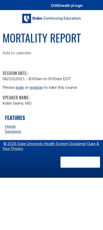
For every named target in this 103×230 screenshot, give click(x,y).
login (20, 87)
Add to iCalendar (30, 60)
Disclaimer (77, 144)
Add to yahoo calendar (19, 61)
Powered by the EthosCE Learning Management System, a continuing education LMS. (80, 162)
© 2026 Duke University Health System (36, 144)
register (36, 87)
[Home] (51, 16)
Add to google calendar (7, 61)
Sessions (13, 131)
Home (10, 126)
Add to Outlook (42, 61)
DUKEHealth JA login (67, 5)
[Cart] (88, 8)
